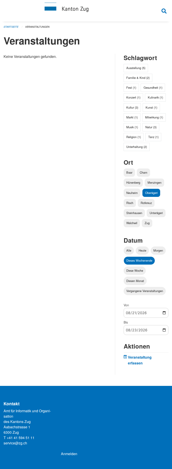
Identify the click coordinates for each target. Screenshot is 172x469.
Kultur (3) (132, 107)
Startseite (11, 26)
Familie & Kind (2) (138, 78)
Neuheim (132, 193)
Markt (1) (132, 117)
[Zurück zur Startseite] (86, 10)
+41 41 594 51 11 (20, 437)
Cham (143, 172)
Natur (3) (151, 127)
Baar (129, 172)
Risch (129, 203)
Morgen (158, 250)
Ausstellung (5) (135, 68)
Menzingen (154, 182)
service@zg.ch (15, 443)
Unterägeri (156, 213)
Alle (128, 250)
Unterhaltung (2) (136, 147)
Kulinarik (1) (155, 97)
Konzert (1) (133, 97)
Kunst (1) (151, 107)
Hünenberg (133, 182)
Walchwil (131, 223)
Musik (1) (132, 127)
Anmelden (69, 453)
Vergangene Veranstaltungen (144, 291)
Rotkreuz (146, 203)
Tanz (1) (153, 137)
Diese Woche (134, 270)
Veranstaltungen (37, 26)
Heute (142, 250)
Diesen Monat (135, 281)
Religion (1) (133, 137)
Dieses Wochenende (139, 260)
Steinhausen (134, 213)
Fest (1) (131, 87)
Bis (126, 322)
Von (126, 305)
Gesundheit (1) (153, 87)
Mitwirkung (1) (154, 117)
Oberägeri (151, 193)
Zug (147, 223)
